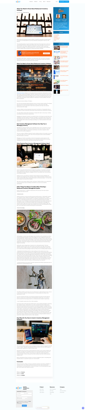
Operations (56, 36)
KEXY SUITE (42, 390)
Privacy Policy (62, 392)
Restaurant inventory (20, 92)
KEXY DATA (42, 389)
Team (61, 389)
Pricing (40, 1)
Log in (57, 1)
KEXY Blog (51, 390)
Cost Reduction (56, 35)
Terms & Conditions (63, 390)
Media (55, 40)
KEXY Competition (53, 389)
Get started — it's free (64, 1)
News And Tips (26, 12)
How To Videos (56, 34)
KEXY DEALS (42, 392)
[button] (31, 1)
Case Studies (52, 392)
